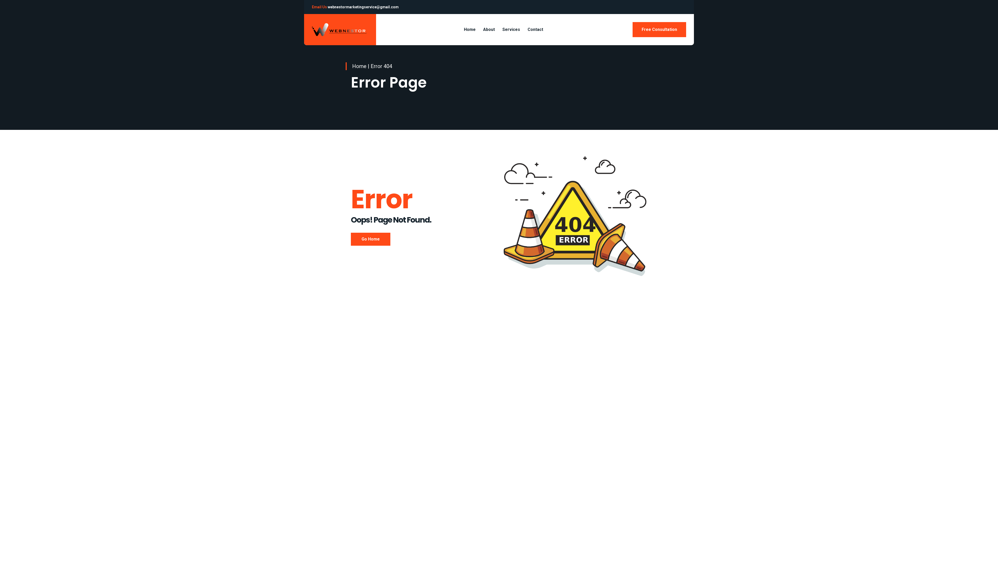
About (489, 29)
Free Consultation (659, 29)
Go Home (371, 239)
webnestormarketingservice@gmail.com (363, 7)
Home (470, 29)
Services (511, 29)
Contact (535, 29)
